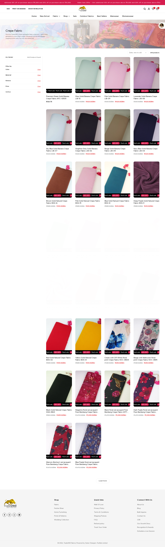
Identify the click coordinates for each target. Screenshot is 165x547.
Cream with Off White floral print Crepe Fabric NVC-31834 (116, 359)
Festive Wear (59, 508)
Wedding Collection (61, 520)
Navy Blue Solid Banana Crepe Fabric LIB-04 (145, 150)
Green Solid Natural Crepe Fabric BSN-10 (56, 256)
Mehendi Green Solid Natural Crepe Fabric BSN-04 (115, 309)
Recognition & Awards (145, 527)
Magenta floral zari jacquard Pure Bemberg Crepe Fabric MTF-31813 (86, 411)
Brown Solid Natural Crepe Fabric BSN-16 (56, 202)
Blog (139, 508)
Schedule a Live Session (146, 531)
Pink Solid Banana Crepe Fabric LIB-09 (116, 97)
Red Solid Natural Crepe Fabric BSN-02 (58, 359)
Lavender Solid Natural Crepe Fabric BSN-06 (57, 309)
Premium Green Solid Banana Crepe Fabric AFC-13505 (57, 97)
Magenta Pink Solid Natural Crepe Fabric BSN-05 (86, 309)
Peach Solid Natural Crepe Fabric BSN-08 (114, 256)
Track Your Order (100, 527)
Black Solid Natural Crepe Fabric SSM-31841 (59, 411)
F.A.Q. (96, 520)
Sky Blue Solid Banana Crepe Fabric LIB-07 (57, 150)
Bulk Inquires (141, 512)
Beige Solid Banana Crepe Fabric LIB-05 (114, 150)
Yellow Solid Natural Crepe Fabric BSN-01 (86, 359)
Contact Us (141, 516)
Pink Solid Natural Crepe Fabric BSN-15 (87, 202)
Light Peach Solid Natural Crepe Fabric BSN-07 (146, 256)
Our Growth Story (143, 524)
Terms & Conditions (101, 512)
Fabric (56, 505)
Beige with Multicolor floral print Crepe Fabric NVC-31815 (145, 359)
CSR (138, 520)
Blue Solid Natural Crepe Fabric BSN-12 (116, 202)
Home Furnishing (60, 512)
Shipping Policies (100, 516)
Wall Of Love (98, 505)
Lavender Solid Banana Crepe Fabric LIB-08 (145, 97)
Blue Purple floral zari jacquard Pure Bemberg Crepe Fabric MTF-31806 (87, 463)
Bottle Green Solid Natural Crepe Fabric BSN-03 (144, 309)
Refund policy (99, 524)
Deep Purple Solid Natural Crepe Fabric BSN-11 (146, 202)
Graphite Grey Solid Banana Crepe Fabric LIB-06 (86, 150)
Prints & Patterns (60, 516)
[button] (57, 89)
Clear (39, 69)
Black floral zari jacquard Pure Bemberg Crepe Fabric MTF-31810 (116, 411)
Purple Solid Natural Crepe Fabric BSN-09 (85, 256)
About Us (140, 505)
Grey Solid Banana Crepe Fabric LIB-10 (88, 97)
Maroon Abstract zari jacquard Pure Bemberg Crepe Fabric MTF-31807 (58, 463)
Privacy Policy (99, 508)
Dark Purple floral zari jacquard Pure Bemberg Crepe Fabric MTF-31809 (146, 411)
